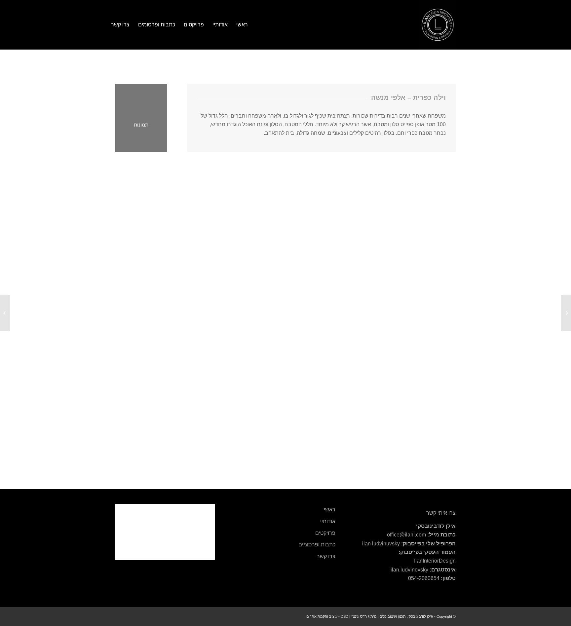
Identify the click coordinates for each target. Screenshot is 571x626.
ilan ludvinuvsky (381, 543)
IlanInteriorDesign (435, 561)
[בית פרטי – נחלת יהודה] (566, 313)
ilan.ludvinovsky (409, 569)
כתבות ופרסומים (316, 544)
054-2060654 (423, 578)
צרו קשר (326, 556)
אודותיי (327, 521)
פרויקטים (325, 533)
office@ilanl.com (406, 534)
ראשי (329, 509)
